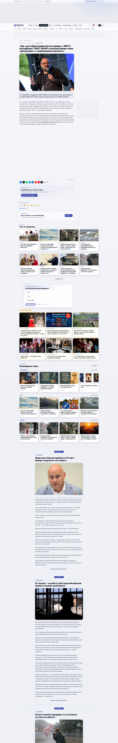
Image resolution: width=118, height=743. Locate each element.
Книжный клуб (24, 370)
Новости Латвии (43, 25)
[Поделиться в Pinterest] (38, 182)
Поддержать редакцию (90, 1)
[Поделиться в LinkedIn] (32, 182)
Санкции (34, 28)
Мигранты (71, 28)
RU (99, 25)
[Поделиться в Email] (44, 182)
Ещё (80, 25)
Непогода (46, 28)
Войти (99, 1)
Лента (36, 25)
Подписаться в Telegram (29, 195)
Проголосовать (30, 304)
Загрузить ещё (59, 278)
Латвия (19, 28)
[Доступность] (103, 1)
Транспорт (52, 28)
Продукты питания (79, 28)
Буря (93, 28)
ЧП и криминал (57, 25)
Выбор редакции (67, 25)
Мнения (75, 25)
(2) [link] (45, 273)
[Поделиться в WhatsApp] (26, 182)
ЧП (56, 28)
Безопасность (87, 28)
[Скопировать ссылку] (47, 182)
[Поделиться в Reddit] (35, 182)
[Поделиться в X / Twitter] (23, 182)
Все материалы (95, 370)
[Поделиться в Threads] (41, 182)
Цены (66, 28)
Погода (29, 28)
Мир (51, 25)
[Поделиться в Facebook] (20, 182)
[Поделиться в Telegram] (29, 182)
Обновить (95, 365)
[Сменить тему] (96, 25)
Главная (30, 25)
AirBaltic (24, 28)
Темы (15, 28)
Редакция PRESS (39, 43)
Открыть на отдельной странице (59, 569)
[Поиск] (90, 25)
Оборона (40, 28)
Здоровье (61, 28)
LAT (103, 25)
